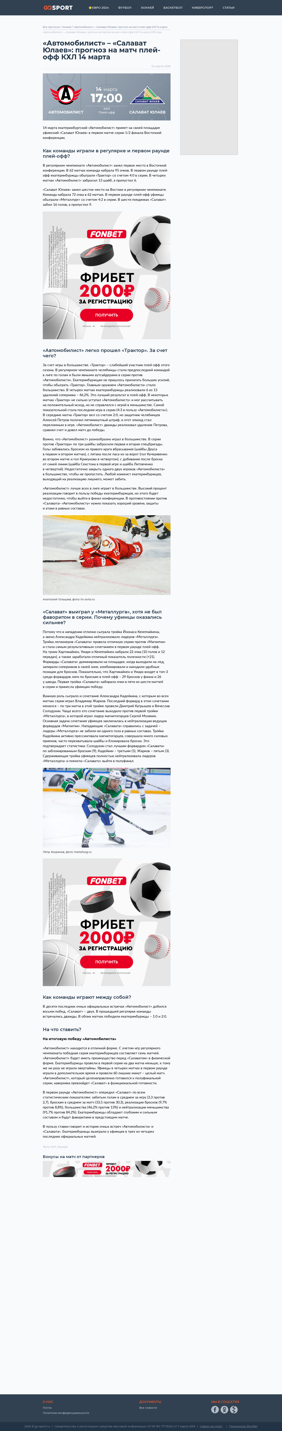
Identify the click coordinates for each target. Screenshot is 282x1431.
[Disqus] (107, 1229)
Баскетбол (172, 7)
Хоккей (147, 7)
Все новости (148, 1407)
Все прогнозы (51, 27)
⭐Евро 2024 (98, 7)
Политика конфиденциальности (66, 1413)
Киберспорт (202, 7)
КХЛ (53, 1147)
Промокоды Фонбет (243, 1426)
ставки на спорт (211, 1426)
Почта (47, 1407)
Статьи (228, 7)
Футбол (124, 7)
